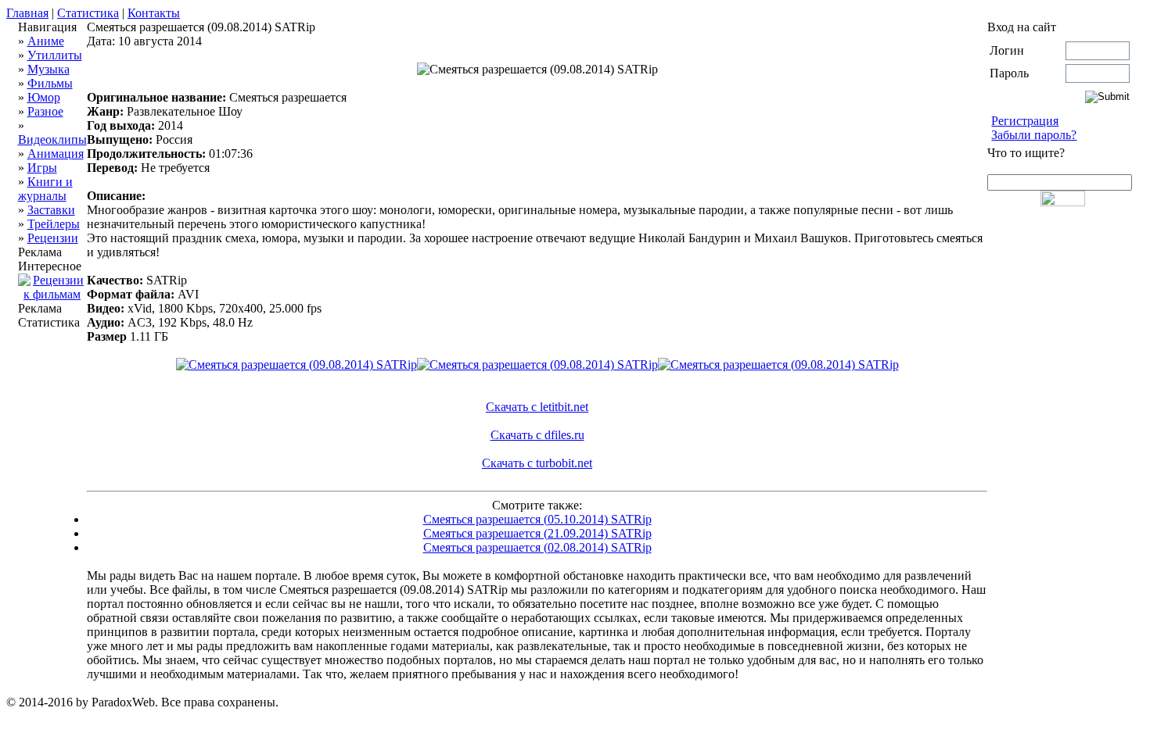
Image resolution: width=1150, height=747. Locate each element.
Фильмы (50, 83)
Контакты (154, 13)
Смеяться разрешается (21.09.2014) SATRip (537, 533)
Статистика (88, 13)
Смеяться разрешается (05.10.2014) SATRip (537, 519)
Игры (42, 167)
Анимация (55, 153)
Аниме (45, 41)
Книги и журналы (45, 188)
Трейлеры (53, 224)
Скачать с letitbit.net (537, 406)
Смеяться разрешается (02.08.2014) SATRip (537, 547)
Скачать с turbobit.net (537, 463)
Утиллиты (54, 55)
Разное (45, 111)
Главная (27, 13)
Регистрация (1024, 120)
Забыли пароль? (1033, 134)
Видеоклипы (52, 139)
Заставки (51, 209)
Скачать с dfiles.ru (537, 434)
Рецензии (52, 238)
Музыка (48, 69)
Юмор (43, 97)
